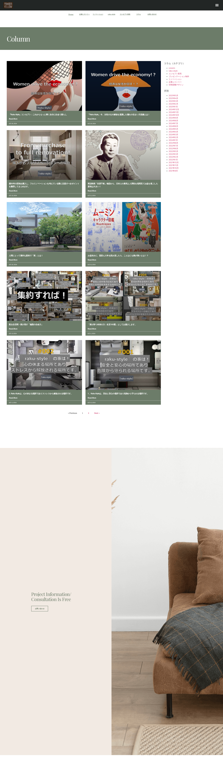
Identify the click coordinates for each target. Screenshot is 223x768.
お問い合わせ (152, 14)
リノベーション (98, 14)
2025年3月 (173, 101)
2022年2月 (173, 157)
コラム (138, 14)
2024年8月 (173, 120)
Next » (97, 413)
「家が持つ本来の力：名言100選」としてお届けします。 (112, 324)
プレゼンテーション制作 (179, 76)
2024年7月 (173, 123)
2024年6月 (173, 126)
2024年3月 (173, 134)
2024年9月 (173, 118)
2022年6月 (173, 148)
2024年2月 (173, 137)
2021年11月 (173, 165)
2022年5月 (173, 151)
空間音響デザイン (176, 85)
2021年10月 (174, 168)
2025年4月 (173, 98)
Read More (13, 119)
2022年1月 (173, 159)
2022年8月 (173, 143)
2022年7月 (173, 146)
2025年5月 (173, 95)
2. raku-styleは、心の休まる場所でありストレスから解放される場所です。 (41, 393)
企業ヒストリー (84, 14)
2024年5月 (173, 129)
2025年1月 (173, 106)
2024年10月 (174, 115)
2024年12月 (174, 109)
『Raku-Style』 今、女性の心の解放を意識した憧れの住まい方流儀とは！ (119, 114)
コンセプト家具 (125, 14)
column (172, 68)
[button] (217, 5)
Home (71, 14)
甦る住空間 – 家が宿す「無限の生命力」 (26, 324)
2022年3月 (173, 154)
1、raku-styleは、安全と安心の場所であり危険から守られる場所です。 (118, 393)
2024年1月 (173, 140)
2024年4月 (173, 132)
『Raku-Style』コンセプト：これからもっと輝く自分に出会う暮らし (38, 114)
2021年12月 (174, 162)
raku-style (111, 14)
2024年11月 (174, 112)
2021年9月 (173, 171)
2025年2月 (173, 104)
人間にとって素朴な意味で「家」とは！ (26, 255)
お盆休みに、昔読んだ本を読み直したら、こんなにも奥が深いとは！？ (118, 255)
